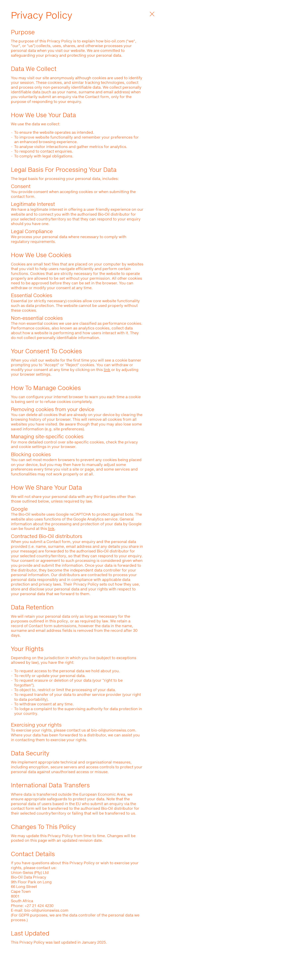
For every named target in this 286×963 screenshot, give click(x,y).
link (107, 369)
